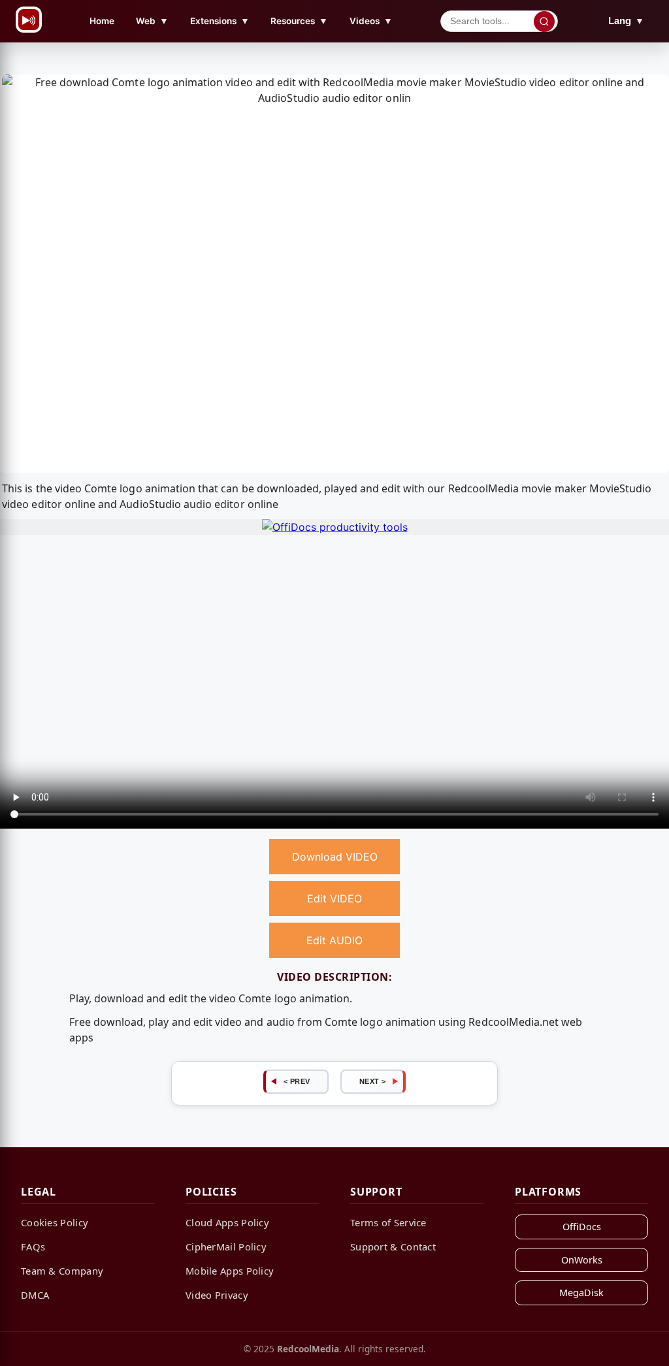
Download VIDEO (335, 856)
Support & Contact (393, 1246)
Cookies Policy (54, 1222)
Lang (626, 20)
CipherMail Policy (226, 1246)
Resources (299, 20)
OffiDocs (582, 1226)
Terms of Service (388, 1222)
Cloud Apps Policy (227, 1222)
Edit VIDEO (334, 898)
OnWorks (581, 1260)
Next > (372, 1081)
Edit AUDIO (334, 940)
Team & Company (62, 1270)
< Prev (297, 1081)
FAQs (33, 1246)
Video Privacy (217, 1294)
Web (152, 20)
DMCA (35, 1294)
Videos (371, 20)
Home (102, 21)
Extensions (220, 20)
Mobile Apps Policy (230, 1270)
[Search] (544, 21)
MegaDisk (581, 1292)
